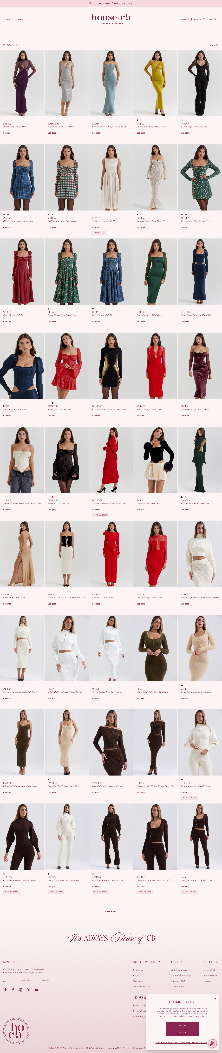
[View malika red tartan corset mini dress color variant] (5, 215)
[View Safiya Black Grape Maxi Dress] (22, 83)
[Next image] (40, 83)
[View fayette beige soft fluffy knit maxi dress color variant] (5, 780)
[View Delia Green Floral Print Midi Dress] (67, 271)
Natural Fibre (100, 515)
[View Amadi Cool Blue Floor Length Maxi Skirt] (111, 83)
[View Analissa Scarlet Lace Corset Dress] (67, 366)
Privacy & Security (142, 1005)
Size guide (138, 981)
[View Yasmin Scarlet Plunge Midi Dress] (155, 366)
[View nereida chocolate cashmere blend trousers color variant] (50, 874)
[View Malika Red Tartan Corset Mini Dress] (67, 177)
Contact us (138, 970)
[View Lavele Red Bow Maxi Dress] (111, 554)
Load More (111, 912)
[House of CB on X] (29, 990)
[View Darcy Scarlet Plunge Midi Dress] (155, 554)
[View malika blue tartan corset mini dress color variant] (54, 215)
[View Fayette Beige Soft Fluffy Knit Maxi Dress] (67, 742)
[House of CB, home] (111, 19)
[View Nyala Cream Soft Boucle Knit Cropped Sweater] (200, 554)
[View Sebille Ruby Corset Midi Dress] (22, 271)
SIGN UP (45, 980)
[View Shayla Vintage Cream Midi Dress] (111, 177)
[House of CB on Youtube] (36, 990)
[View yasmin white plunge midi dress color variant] (139, 403)
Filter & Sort (13, 45)
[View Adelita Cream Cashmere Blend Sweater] (200, 742)
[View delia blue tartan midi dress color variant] (50, 309)
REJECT (182, 1032)
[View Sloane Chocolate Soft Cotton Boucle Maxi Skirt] (155, 742)
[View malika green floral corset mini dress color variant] (9, 215)
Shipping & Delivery (181, 970)
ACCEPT (182, 1025)
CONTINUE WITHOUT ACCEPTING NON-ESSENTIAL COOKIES (182, 1043)
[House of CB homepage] (16, 1031)
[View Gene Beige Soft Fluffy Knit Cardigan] (200, 648)
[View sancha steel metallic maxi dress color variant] (187, 497)
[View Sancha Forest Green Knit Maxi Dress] (200, 460)
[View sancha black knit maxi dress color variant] (183, 497)
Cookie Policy (139, 1011)
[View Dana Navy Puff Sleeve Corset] (22, 366)
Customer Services (141, 987)
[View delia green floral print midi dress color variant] (94, 309)
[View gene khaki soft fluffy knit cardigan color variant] (183, 685)
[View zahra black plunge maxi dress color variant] (139, 120)
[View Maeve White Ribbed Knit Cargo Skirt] (111, 648)
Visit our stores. (122, 3)
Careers (207, 981)
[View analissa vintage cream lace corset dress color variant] (50, 403)
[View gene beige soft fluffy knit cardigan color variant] (139, 685)
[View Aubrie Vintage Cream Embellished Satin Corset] (22, 460)
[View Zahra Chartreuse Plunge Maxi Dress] (155, 83)
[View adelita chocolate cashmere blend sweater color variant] (183, 780)
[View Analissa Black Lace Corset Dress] (67, 460)
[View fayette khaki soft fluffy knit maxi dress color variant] (50, 780)
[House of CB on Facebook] (13, 990)
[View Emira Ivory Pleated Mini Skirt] (155, 460)
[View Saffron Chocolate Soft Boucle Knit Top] (111, 742)
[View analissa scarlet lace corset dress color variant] (54, 497)
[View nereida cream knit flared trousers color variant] (94, 874)
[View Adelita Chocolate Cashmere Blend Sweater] (22, 836)
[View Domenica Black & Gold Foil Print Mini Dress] (111, 366)
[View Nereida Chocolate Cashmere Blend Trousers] (111, 836)
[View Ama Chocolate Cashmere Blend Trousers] (200, 836)
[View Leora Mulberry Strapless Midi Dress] (200, 366)
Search (19, 19)
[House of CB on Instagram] (21, 990)
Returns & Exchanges (181, 975)
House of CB (209, 970)
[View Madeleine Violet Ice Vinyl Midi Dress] (67, 83)
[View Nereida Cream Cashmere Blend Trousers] (67, 836)
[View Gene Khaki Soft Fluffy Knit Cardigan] (155, 648)
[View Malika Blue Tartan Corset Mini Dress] (22, 177)
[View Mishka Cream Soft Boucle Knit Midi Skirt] (22, 648)
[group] (7, 133)
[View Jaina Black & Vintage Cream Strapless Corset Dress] (67, 554)
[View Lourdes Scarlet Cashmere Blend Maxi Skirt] (111, 460)
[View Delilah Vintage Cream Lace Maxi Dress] (155, 177)
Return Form (177, 987)
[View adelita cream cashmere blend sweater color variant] (5, 874)
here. (204, 1016)
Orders (177, 962)
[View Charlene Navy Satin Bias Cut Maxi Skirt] (200, 271)
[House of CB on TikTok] (5, 990)
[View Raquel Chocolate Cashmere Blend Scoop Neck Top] (155, 836)
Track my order (179, 981)
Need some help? (146, 962)
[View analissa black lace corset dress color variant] (54, 403)
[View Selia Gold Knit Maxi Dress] (22, 554)
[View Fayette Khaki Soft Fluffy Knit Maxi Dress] (22, 742)
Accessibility (139, 1016)
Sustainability (210, 975)
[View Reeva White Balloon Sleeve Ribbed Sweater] (67, 648)
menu (7, 19)
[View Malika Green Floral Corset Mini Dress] (200, 177)
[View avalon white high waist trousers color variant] (183, 120)
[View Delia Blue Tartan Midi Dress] (111, 271)
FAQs (135, 975)
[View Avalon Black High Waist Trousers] (200, 83)
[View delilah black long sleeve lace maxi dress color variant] (139, 215)
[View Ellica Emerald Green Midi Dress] (155, 271)
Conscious (99, 232)
